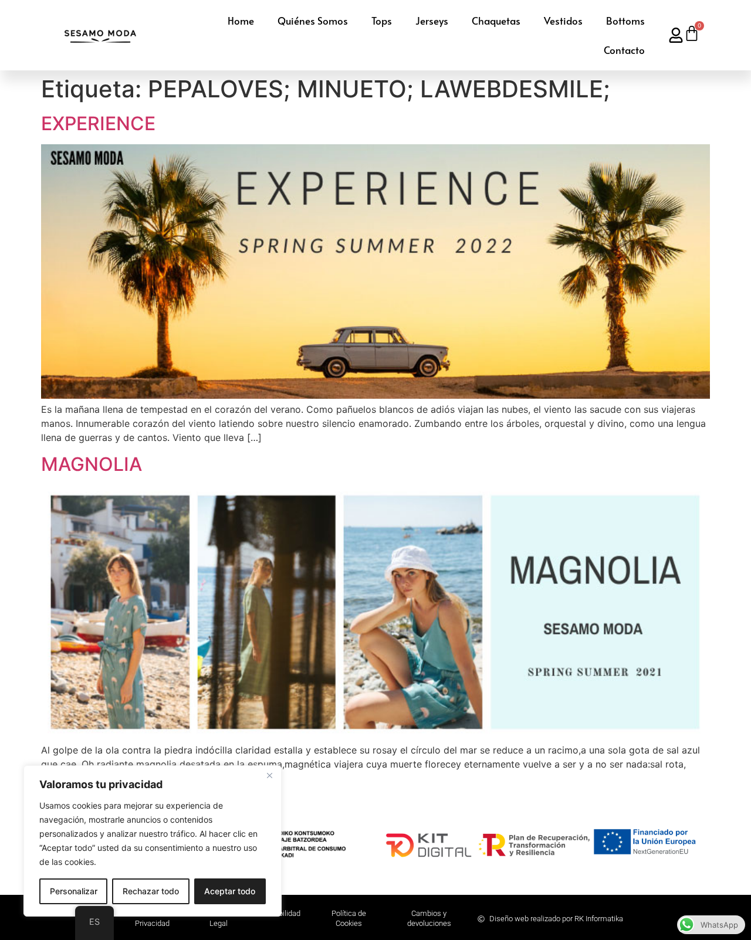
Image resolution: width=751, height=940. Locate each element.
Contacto (624, 50)
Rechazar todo (151, 891)
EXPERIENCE (98, 123)
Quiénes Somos (313, 20)
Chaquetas (496, 20)
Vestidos (563, 20)
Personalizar (73, 891)
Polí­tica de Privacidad (152, 918)
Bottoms (625, 20)
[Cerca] (269, 775)
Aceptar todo (229, 891)
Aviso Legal (218, 918)
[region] (152, 841)
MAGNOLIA (91, 464)
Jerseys (431, 20)
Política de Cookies (348, 918)
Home (241, 20)
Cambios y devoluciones (429, 918)
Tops (381, 20)
